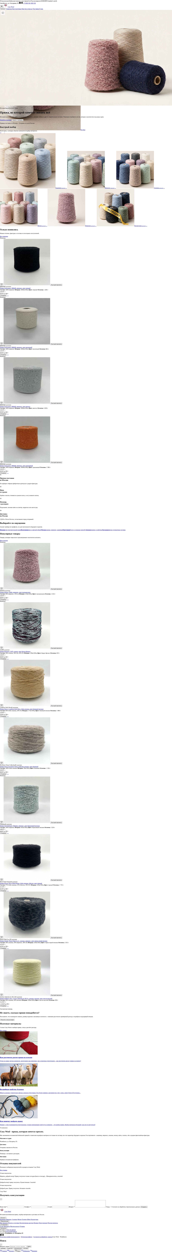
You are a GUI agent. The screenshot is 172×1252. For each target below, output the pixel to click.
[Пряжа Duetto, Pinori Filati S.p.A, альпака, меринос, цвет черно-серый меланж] (27, 937)
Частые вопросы (53, 1223)
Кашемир (3, 1219)
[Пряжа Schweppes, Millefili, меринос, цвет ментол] (27, 403)
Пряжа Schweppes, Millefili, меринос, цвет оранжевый (16, 465)
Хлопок (24, 1219)
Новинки (9, 9)
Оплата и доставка (13, 1223)
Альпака (14, 1219)
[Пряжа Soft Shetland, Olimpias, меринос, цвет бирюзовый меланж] (27, 822)
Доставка (36, 9)
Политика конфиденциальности (10, 1237)
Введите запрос (4, 1246)
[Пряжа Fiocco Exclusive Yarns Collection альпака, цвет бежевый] (27, 763)
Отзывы (22, 1226)
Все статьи (3, 1030)
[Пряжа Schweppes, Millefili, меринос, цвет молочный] (27, 344)
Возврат (36, 1223)
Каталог (3, 9)
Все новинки (4, 236)
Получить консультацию (7, 1019)
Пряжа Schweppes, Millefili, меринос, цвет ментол (15, 406)
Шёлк (29, 1219)
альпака (25, 1248)
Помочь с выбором (17, 120)
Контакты (7, 1226)
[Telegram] (20, 3)
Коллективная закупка (26, 1223)
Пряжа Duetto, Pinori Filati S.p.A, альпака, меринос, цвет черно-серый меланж (23, 941)
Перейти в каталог (5, 120)
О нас (41, 9)
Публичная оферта (26, 1237)
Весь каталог (4, 540)
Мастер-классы (27, 9)
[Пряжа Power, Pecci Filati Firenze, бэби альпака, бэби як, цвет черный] (27, 880)
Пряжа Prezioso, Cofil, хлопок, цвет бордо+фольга (15, 651)
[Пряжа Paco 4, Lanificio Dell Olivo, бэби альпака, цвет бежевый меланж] (27, 705)
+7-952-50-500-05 (29, 3)
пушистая (9, 1248)
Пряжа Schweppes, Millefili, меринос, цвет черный (15, 288)
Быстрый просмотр (56, 285)
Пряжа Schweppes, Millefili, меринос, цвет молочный (16, 347)
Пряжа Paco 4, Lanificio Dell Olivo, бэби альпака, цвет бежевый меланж (21, 709)
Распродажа (34, 1219)
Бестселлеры (16, 9)
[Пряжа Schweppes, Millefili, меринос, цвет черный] (27, 285)
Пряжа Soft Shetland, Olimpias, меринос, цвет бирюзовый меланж (20, 826)
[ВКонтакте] (22, 3)
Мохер (20, 1219)
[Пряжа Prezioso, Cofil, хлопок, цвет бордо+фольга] (27, 648)
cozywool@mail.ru (11, 1231)
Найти (29, 1246)
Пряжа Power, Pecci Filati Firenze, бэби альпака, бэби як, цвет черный (21, 883)
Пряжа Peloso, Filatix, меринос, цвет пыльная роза (15, 592)
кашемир (3, 1248)
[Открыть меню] (1, 6)
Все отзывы (3, 1170)
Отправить (144, 1207)
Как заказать (4, 1223)
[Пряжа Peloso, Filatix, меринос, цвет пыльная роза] (27, 589)
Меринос (9, 1219)
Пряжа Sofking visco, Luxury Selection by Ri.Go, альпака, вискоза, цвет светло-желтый (26, 998)
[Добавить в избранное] (1, 284)
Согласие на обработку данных (42, 1237)
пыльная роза (18, 1248)
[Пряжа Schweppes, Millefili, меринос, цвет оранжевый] (27, 462)
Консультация (43, 1223)
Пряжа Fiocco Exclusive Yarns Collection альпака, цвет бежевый (19, 766)
